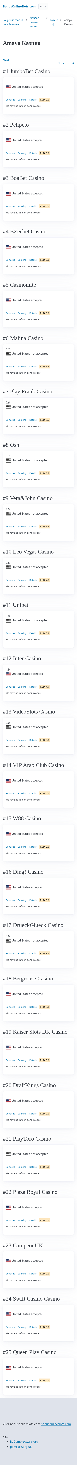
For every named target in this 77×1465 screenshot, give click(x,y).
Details (33, 99)
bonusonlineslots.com (56, 1424)
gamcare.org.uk (21, 1447)
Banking (22, 99)
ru (41, 6)
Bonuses (10, 99)
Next (6, 60)
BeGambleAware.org (24, 1442)
